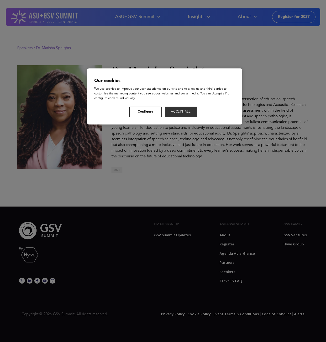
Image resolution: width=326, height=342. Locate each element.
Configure (145, 111)
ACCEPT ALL (181, 111)
